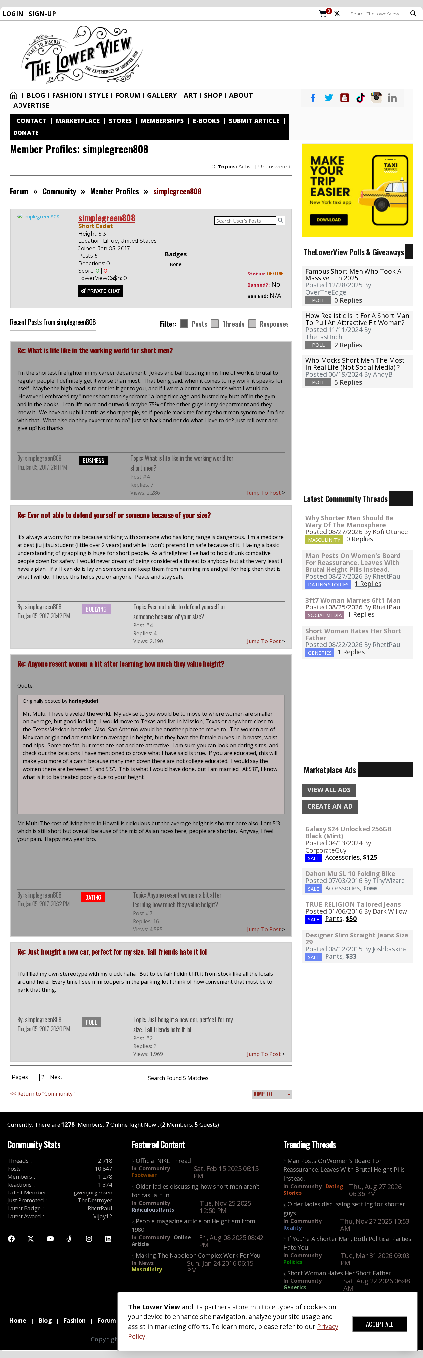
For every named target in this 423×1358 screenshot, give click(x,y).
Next (56, 1077)
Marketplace (78, 121)
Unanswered (274, 167)
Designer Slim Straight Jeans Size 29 (356, 938)
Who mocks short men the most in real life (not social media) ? (354, 364)
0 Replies (359, 538)
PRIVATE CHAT (103, 291)
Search (415, 13)
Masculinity (147, 1269)
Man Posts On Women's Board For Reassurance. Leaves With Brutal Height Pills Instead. (353, 562)
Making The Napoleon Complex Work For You (198, 1255)
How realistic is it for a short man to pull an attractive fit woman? (357, 319)
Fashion (67, 95)
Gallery (162, 95)
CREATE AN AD (330, 806)
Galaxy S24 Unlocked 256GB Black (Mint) (348, 832)
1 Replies (368, 583)
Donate (25, 133)
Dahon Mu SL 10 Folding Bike (350, 873)
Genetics (294, 1287)
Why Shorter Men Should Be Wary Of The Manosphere (349, 521)
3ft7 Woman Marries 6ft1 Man (353, 600)
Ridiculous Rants (153, 1209)
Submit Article (254, 121)
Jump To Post (266, 492)
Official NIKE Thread (163, 1161)
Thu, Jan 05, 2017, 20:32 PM (43, 903)
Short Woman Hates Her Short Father (353, 634)
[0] (323, 14)
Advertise (31, 105)
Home (15, 95)
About (241, 95)
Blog (35, 95)
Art (190, 95)
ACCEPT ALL (380, 1324)
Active (246, 167)
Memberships (162, 121)
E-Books (206, 121)
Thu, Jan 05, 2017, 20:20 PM (43, 1028)
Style (99, 95)
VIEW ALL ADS (329, 790)
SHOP (213, 95)
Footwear (144, 1175)
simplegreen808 (43, 458)
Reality (292, 1227)
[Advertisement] (286, 54)
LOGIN (13, 13)
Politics (292, 1262)
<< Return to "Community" (42, 1093)
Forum (127, 95)
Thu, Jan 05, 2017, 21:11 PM (42, 467)
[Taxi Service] (357, 189)
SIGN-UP (42, 13)
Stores (120, 121)
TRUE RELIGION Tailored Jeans (353, 904)
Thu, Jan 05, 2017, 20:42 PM (43, 615)
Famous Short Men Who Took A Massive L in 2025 (353, 274)
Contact (32, 121)
